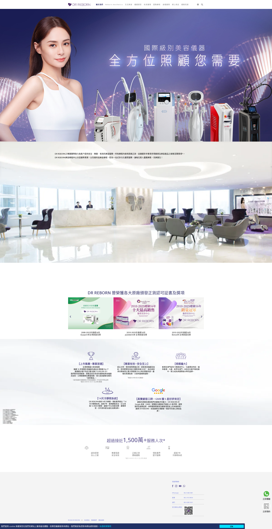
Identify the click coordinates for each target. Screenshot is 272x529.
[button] (202, 4)
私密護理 (147, 4)
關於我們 (99, 4)
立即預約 (266, 511)
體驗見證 (185, 4)
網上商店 (175, 4)
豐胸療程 (156, 4)
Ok (231, 526)
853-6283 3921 (188, 502)
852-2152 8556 (188, 498)
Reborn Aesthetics (114, 4)
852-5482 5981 (188, 493)
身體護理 (166, 4)
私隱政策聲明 (105, 526)
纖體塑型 (138, 4)
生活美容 (128, 4)
